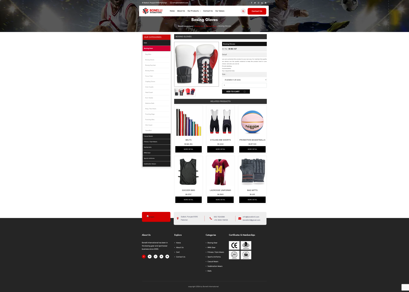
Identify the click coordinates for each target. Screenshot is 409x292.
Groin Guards (149, 87)
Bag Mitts (148, 54)
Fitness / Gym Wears (150, 141)
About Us (181, 11)
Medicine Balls (149, 103)
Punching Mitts (150, 119)
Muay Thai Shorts (150, 109)
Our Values (219, 11)
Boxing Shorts (149, 70)
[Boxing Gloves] (188, 121)
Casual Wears (148, 136)
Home (172, 11)
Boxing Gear (148, 48)
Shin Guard (148, 125)
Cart (178, 252)
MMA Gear (147, 153)
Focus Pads (149, 76)
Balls (145, 43)
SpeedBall (148, 130)
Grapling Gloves (150, 81)
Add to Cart (233, 91)
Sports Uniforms (149, 158)
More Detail (188, 149)
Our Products (193, 11)
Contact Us (208, 11)
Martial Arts (147, 147)
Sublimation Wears (150, 164)
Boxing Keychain (150, 65)
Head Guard (149, 92)
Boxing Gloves (149, 60)
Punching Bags (150, 114)
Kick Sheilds (149, 98)
